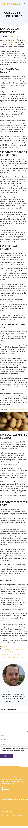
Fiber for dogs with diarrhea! (11, 654)
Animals (4, 646)
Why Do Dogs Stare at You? (15, 409)
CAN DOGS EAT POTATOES (10, 649)
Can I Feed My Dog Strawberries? (12, 657)
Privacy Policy (6, 815)
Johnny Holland (11, 3)
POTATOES (11, 652)
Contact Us (7, 789)
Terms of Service (17, 815)
